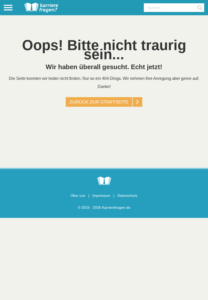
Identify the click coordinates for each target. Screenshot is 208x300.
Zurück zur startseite (99, 101)
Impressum (101, 195)
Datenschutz (127, 195)
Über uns (78, 195)
